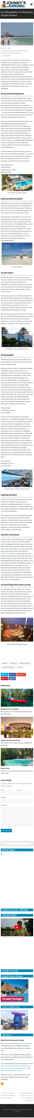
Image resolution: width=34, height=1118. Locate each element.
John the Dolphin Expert (25, 1043)
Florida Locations (22, 51)
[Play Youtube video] (17, 927)
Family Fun (13, 663)
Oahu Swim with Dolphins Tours (11, 1070)
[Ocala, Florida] (17, 757)
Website (3, 797)
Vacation (20, 667)
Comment (4, 805)
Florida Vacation (25, 663)
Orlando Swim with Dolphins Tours (16, 1068)
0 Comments (6, 55)
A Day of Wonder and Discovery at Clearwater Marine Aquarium (8, 1095)
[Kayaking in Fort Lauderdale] (17, 698)
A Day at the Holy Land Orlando (10, 740)
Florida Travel (17, 53)
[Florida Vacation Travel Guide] (13, 4)
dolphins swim (5, 553)
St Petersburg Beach (8, 667)
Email (19, 790)
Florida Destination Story (10, 51)
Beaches (4, 663)
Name (3, 790)
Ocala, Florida (5, 768)
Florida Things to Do (7, 53)
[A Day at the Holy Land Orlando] (17, 727)
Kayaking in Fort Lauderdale (10, 709)
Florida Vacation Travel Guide (16, 1109)
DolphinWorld (5, 1066)
